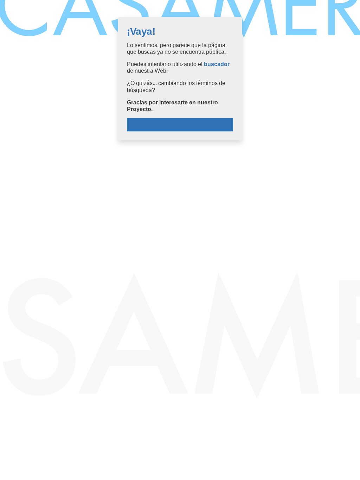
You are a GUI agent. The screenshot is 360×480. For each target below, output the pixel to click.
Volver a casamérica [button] (182, 125)
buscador (217, 64)
